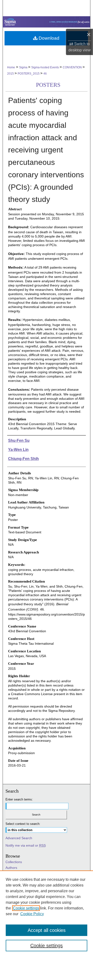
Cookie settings (26, 908)
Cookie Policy (32, 914)
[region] (46, 913)
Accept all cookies (47, 930)
